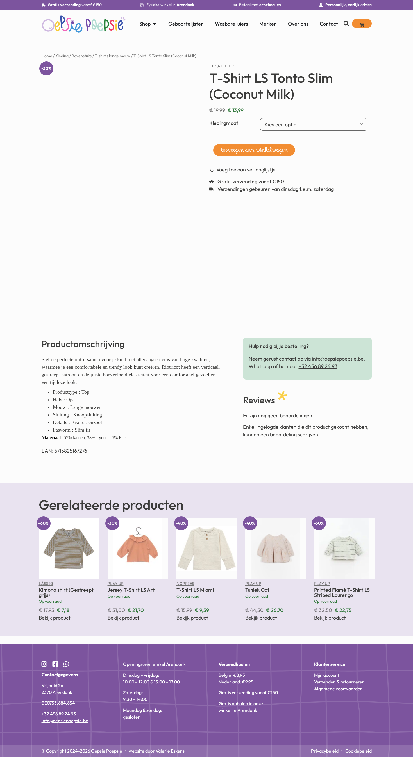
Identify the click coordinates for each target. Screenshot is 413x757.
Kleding (62, 55)
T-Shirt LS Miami (195, 590)
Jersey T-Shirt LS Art (131, 590)
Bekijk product (55, 617)
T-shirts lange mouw (112, 55)
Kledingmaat (223, 123)
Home (47, 55)
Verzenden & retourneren (339, 682)
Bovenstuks (82, 55)
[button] (242, 170)
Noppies (185, 585)
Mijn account (326, 675)
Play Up (116, 585)
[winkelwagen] (362, 23)
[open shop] (154, 23)
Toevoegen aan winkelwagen (254, 151)
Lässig (46, 585)
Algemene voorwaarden (338, 688)
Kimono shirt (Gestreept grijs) (66, 592)
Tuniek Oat (257, 590)
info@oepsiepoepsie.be (338, 358)
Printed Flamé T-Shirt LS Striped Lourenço (342, 592)
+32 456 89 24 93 (318, 366)
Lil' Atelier (221, 67)
